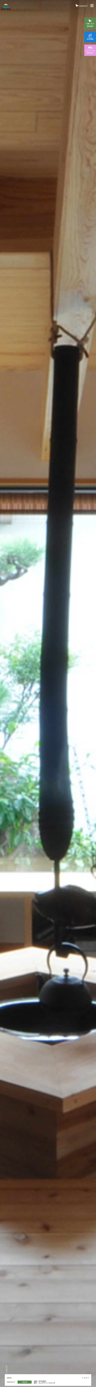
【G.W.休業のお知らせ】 (76, 1382)
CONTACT (83, 5)
